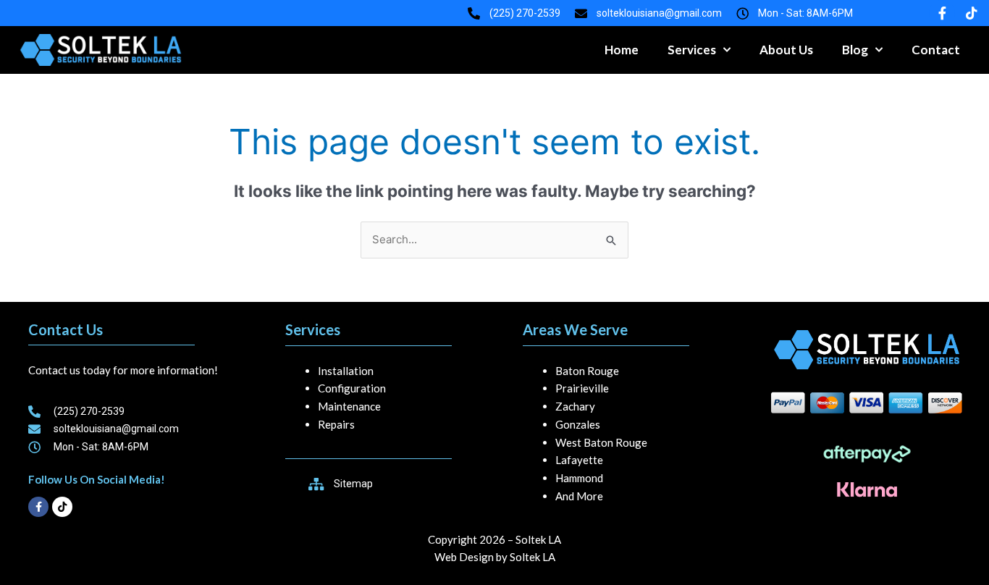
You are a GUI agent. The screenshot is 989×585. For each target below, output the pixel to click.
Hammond (579, 477)
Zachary (575, 406)
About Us (786, 49)
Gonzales (577, 424)
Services (692, 49)
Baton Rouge (587, 370)
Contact (936, 49)
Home (622, 49)
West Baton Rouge (601, 442)
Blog (855, 49)
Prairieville (582, 388)
